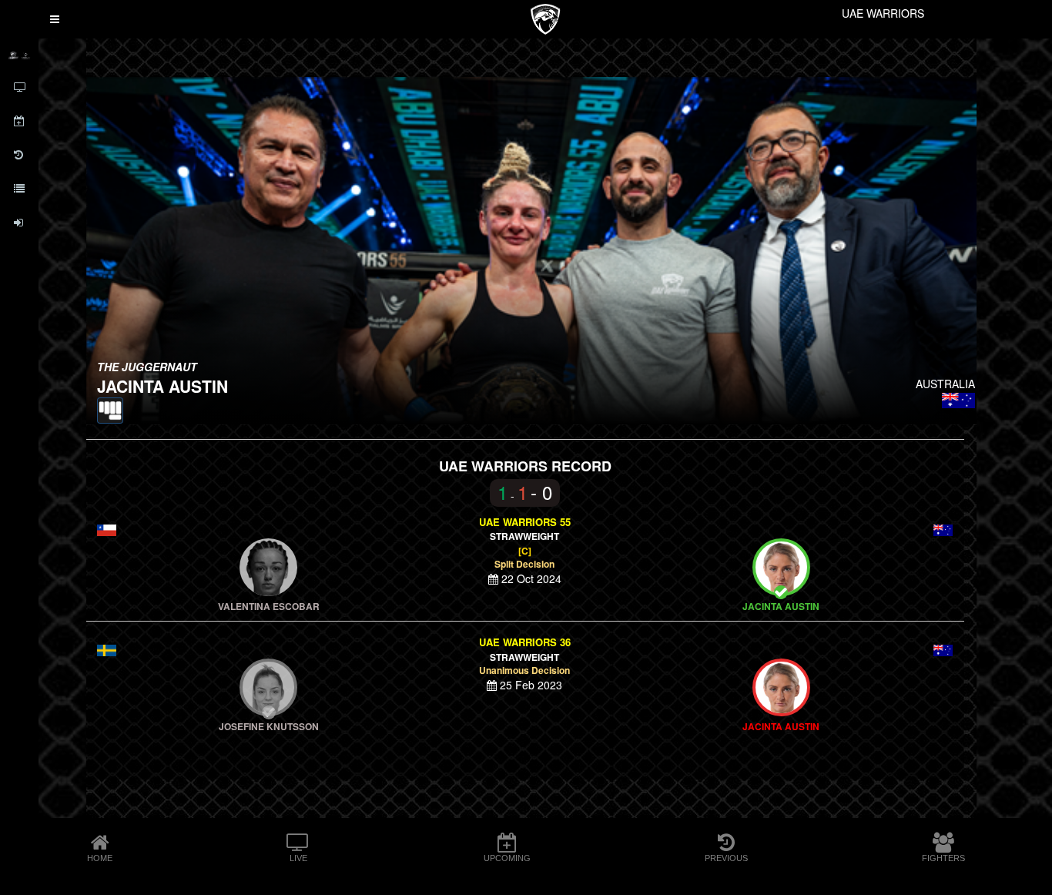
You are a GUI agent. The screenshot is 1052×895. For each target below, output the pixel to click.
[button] (55, 19)
